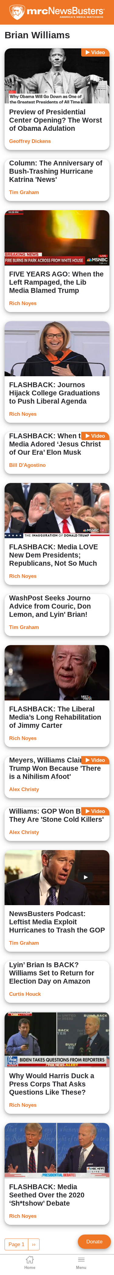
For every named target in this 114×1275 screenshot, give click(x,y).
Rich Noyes (22, 303)
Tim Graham (24, 192)
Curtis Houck (25, 994)
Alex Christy (24, 789)
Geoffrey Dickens (30, 141)
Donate (94, 1242)
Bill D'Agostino (27, 465)
